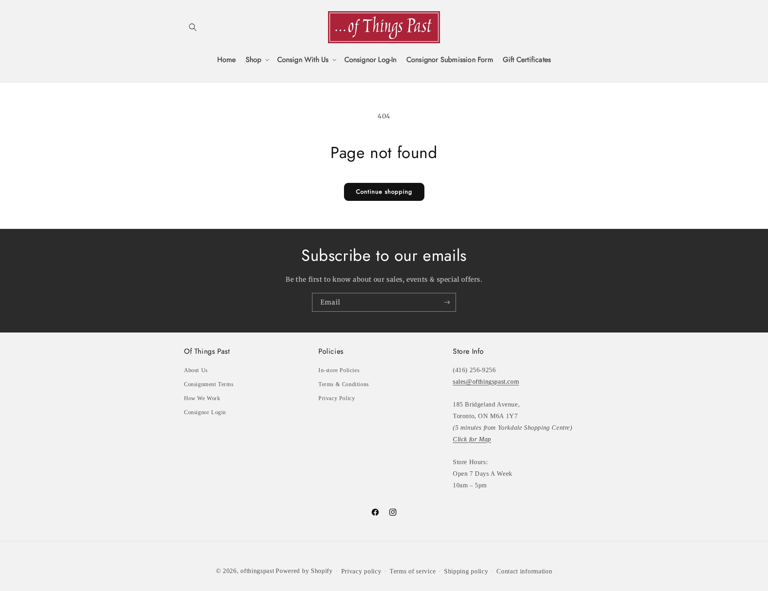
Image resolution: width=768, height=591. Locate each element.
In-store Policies (338, 370)
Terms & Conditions (343, 384)
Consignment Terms (208, 384)
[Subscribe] (447, 302)
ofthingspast (257, 570)
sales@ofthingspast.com (486, 381)
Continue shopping (384, 191)
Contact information (524, 571)
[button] (193, 27)
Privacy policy (361, 571)
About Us (196, 370)
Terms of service (413, 571)
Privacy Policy (336, 398)
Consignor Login (205, 412)
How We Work (202, 398)
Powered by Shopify (304, 570)
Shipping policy (466, 571)
